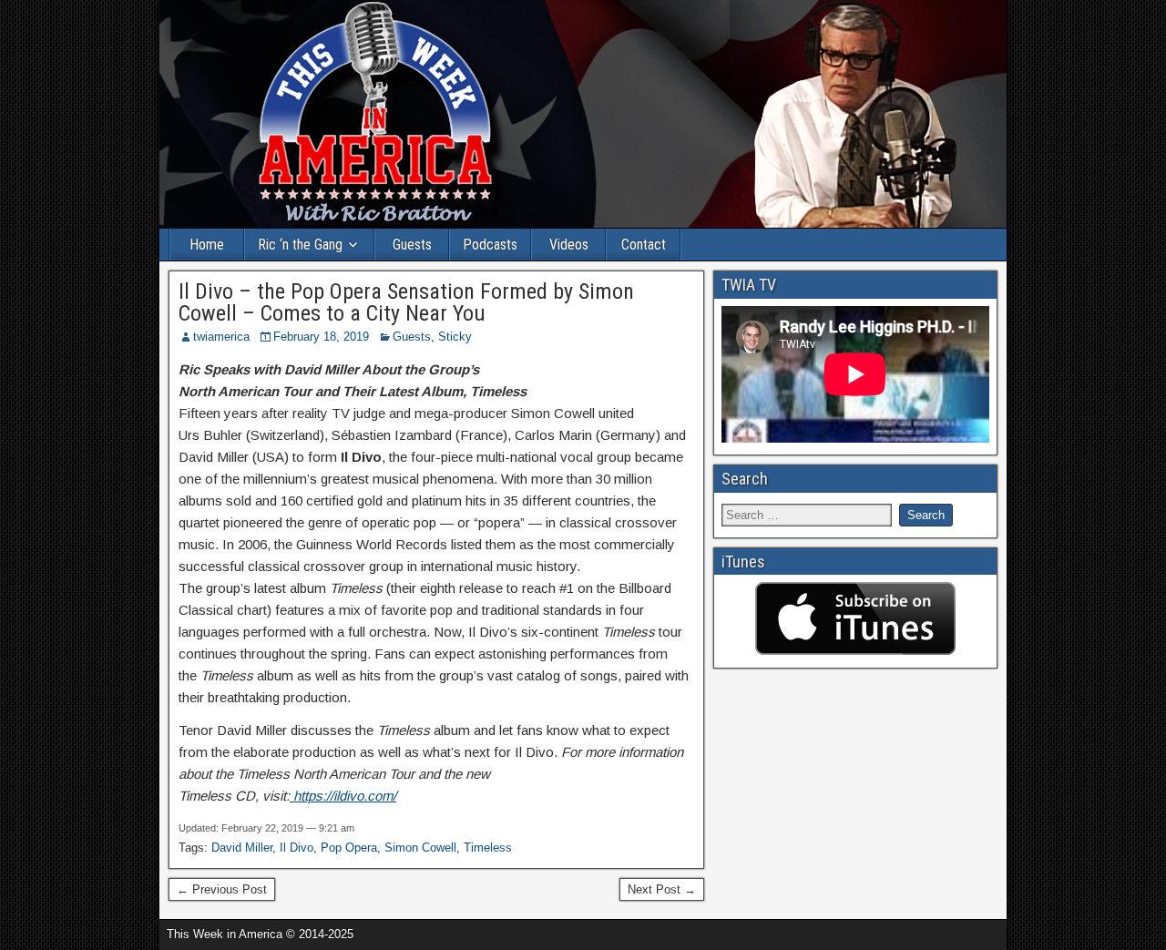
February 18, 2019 (321, 336)
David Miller (241, 847)
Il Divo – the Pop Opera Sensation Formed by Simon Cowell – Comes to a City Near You (406, 302)
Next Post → (662, 889)
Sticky (455, 336)
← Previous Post (222, 889)
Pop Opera (349, 847)
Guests (412, 244)
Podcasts (490, 244)
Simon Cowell (420, 847)
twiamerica (221, 336)
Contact (643, 244)
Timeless (488, 847)
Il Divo (296, 847)
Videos (568, 244)
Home (206, 244)
